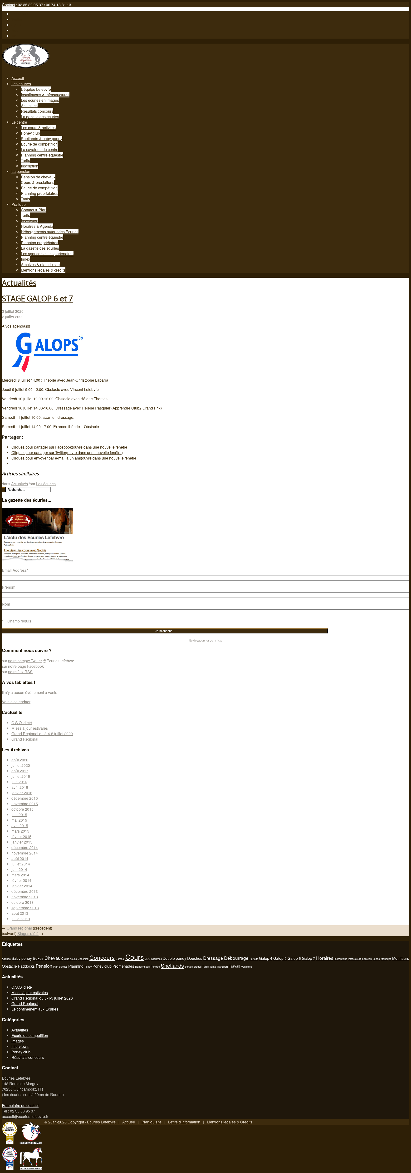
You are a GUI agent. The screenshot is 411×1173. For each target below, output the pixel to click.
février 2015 (21, 836)
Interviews (20, 1046)
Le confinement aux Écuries (34, 1009)
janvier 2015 (21, 842)
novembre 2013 (24, 897)
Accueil (17, 78)
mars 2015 (20, 831)
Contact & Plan (33, 209)
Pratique (18, 204)
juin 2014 (19, 869)
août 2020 (19, 760)
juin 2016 (19, 781)
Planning (75, 966)
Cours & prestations (37, 182)
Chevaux (53, 958)
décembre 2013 (24, 891)
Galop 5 (280, 958)
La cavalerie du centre (39, 149)
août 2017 (19, 771)
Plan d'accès (60, 966)
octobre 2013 (22, 902)
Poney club (30, 133)
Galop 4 (265, 958)
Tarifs (25, 160)
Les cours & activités (38, 127)
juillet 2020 (20, 765)
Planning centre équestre (42, 155)
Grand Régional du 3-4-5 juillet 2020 (42, 733)
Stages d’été (28, 933)
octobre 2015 (22, 809)
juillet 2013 (20, 918)
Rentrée (155, 966)
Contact (8, 4)
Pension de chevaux (38, 177)
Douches (194, 958)
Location (367, 959)
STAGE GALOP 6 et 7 (37, 298)
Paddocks (26, 966)
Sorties (189, 966)
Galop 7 (308, 958)
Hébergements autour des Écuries (49, 231)
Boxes (38, 958)
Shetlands (172, 965)
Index (25, 259)
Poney (88, 966)
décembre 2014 (24, 847)
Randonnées (142, 966)
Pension (44, 965)
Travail (234, 966)
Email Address (15, 570)
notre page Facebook (26, 666)
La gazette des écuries (40, 116)
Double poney (174, 958)
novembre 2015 (24, 803)
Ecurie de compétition (39, 144)
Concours (102, 957)
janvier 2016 (21, 792)
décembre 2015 (24, 798)
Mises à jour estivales (29, 728)
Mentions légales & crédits (43, 270)
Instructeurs (354, 959)
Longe (376, 959)
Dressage (213, 958)
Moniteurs (400, 958)
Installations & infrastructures (45, 94)
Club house (70, 959)
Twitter (16, 19)
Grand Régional (24, 739)
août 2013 (19, 913)
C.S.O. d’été (21, 722)
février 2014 (21, 880)
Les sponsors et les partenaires (47, 253)
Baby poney (22, 958)
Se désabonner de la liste (205, 640)
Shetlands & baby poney (41, 138)
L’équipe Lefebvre (36, 89)
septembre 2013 (25, 907)
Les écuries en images (40, 100)
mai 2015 (19, 820)
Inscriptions (340, 959)
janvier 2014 (21, 886)
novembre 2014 (24, 853)
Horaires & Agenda (37, 226)
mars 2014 (20, 875)
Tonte (213, 966)
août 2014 (19, 858)
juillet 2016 (20, 776)
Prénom (8, 587)
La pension (20, 171)
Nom (6, 604)
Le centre (19, 122)
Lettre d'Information (184, 1122)
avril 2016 (19, 787)
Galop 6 (294, 958)
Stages (197, 966)
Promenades (123, 966)
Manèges (386, 959)
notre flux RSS (20, 671)
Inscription (29, 166)
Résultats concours (37, 111)
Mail (15, 36)
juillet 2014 (20, 864)
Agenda (6, 959)
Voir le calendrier (16, 701)
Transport (222, 966)
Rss (14, 30)
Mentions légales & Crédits (229, 1122)
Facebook (19, 14)
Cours (134, 957)
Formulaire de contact (20, 1105)
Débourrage (236, 958)
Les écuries (21, 83)
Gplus (16, 25)
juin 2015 (19, 814)
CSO (147, 959)
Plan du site (151, 1122)
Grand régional (19, 928)
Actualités (29, 105)
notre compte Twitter (25, 660)
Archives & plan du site (40, 264)
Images (17, 1041)
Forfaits (254, 959)
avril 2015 (19, 825)
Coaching (83, 959)
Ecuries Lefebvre (101, 1122)
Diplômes (156, 959)
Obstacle (9, 966)
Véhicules (246, 966)
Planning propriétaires (39, 193)
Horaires (324, 958)
